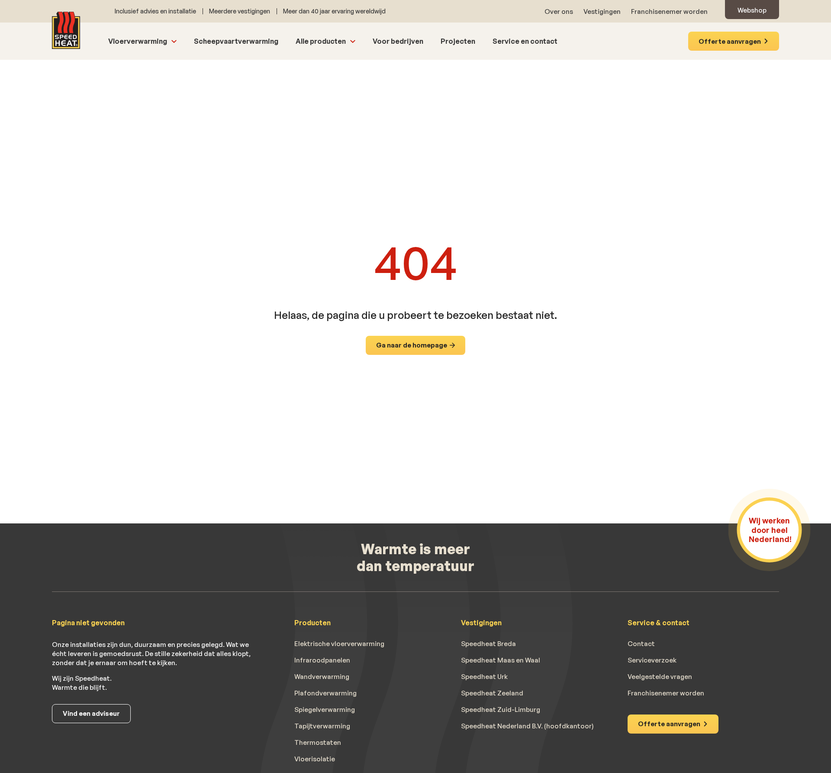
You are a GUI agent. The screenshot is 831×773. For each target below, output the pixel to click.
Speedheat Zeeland (492, 693)
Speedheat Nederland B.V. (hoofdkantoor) (527, 726)
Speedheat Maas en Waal (500, 660)
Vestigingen (602, 11)
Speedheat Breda (488, 644)
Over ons (558, 11)
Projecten (458, 41)
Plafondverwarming (325, 693)
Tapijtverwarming (322, 726)
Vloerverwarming (137, 41)
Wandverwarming (321, 677)
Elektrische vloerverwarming (339, 644)
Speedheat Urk (484, 677)
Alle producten (321, 41)
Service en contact (525, 41)
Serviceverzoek (652, 660)
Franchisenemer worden (669, 11)
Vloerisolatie (314, 759)
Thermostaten (317, 743)
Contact (641, 644)
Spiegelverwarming (324, 710)
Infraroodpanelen (322, 660)
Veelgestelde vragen (660, 677)
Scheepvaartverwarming (236, 41)
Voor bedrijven (398, 41)
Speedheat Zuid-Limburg (500, 710)
